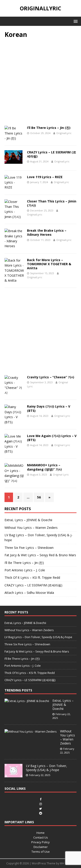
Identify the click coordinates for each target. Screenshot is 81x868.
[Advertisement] (40, 83)
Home (40, 833)
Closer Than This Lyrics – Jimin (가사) (51, 203)
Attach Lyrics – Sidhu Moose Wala (29, 592)
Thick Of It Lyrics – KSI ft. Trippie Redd (32, 577)
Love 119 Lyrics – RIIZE (45, 177)
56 (39, 497)
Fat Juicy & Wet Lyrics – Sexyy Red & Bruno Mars (40, 555)
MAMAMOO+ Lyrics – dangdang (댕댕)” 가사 (44, 467)
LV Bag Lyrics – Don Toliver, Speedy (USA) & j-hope (38, 637)
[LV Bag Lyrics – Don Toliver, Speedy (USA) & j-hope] (13, 775)
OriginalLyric (64, 133)
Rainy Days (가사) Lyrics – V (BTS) (48, 408)
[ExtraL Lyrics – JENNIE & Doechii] (26, 701)
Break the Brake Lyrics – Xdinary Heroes (46, 232)
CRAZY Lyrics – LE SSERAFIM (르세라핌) (51, 154)
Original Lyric (62, 415)
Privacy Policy (40, 842)
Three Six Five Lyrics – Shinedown (29, 547)
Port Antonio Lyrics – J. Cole (24, 570)
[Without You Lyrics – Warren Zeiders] (30, 731)
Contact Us (40, 837)
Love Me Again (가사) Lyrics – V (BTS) (51, 438)
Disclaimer (41, 847)
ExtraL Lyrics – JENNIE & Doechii (28, 520)
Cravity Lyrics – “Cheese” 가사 (50, 377)
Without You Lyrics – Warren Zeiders (31, 527)
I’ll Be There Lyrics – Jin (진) (48, 128)
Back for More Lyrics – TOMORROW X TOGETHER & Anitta (49, 264)
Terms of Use (41, 852)
